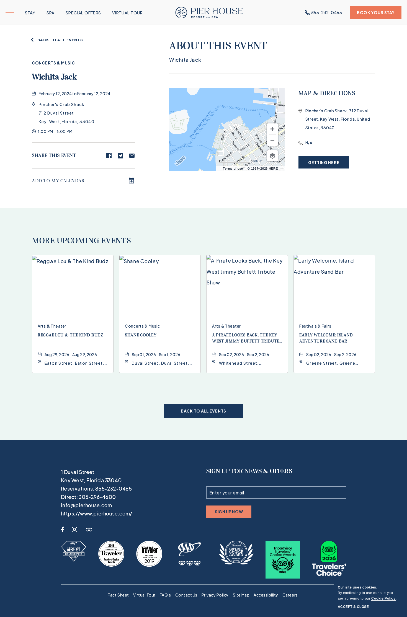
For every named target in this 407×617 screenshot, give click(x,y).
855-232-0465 (326, 12)
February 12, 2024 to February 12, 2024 (74, 93)
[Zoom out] (272, 140)
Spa (51, 12)
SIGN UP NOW (229, 513)
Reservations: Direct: (96, 493)
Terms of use (233, 168)
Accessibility (266, 594)
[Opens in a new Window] (73, 551)
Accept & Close (353, 607)
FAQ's (165, 594)
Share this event (54, 155)
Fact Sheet (118, 594)
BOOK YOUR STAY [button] (376, 14)
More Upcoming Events (81, 241)
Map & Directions (327, 93)
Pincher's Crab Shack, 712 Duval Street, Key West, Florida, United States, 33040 (337, 119)
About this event (218, 46)
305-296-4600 (97, 497)
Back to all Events (60, 40)
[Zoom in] (272, 128)
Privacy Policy (215, 594)
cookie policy (383, 598)
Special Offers (83, 12)
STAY (30, 12)
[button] (66, 113)
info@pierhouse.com (86, 505)
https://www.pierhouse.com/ (96, 513)
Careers (290, 594)
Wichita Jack (54, 77)
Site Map (241, 594)
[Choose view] (272, 155)
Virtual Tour (127, 12)
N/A (308, 143)
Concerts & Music (53, 62)
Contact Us (186, 594)
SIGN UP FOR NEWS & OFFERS (249, 471)
